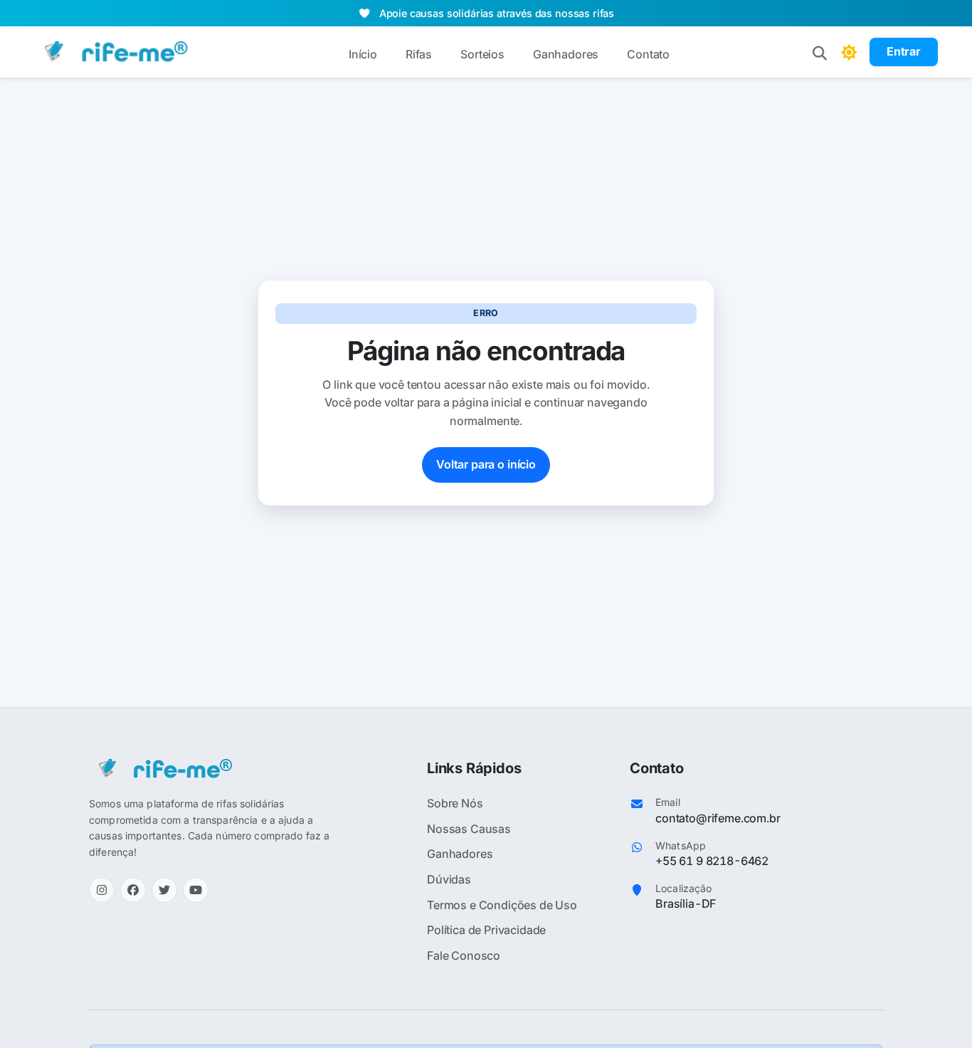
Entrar (904, 51)
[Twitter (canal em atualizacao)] (164, 890)
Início (363, 54)
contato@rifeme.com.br (718, 818)
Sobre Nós (455, 803)
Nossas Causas (469, 829)
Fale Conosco (463, 955)
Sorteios (482, 54)
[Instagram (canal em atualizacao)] (102, 890)
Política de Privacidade (486, 930)
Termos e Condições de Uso (502, 905)
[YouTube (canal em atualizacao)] (195, 890)
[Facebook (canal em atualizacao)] (133, 890)
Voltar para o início (486, 464)
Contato (648, 54)
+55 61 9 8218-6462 (711, 861)
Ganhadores (565, 54)
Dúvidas (449, 879)
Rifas (419, 54)
